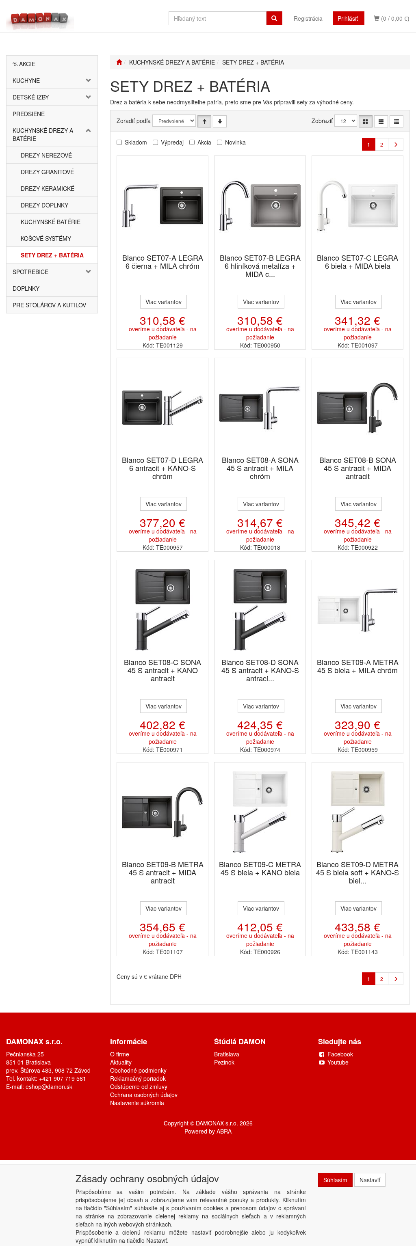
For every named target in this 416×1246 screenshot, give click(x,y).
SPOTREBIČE (30, 272)
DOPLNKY (26, 288)
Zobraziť (322, 121)
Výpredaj (172, 142)
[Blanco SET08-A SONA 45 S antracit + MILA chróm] (260, 407)
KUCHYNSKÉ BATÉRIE (50, 222)
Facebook (340, 1054)
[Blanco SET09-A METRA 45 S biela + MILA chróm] (357, 609)
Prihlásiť (348, 18)
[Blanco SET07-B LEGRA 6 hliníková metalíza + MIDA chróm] (260, 205)
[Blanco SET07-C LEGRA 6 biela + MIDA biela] (357, 205)
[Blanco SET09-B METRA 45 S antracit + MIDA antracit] (162, 812)
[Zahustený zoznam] (396, 121)
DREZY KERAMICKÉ (47, 188)
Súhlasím (335, 1180)
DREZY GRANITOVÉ (47, 172)
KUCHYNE (26, 80)
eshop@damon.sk (49, 1086)
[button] (90, 80)
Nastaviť (370, 1180)
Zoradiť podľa (134, 121)
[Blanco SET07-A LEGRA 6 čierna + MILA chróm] (162, 205)
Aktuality (121, 1062)
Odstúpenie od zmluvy (138, 1086)
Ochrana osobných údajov (144, 1095)
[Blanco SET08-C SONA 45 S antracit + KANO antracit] (162, 609)
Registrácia (308, 18)
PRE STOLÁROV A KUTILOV (49, 305)
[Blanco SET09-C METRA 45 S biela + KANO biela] (260, 812)
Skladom (136, 142)
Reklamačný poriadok (138, 1078)
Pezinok (224, 1062)
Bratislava (226, 1054)
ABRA (224, 1131)
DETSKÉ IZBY (31, 97)
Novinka (235, 142)
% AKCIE (24, 64)
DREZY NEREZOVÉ (46, 155)
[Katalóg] (366, 121)
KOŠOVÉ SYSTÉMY (46, 238)
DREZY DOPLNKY (44, 205)
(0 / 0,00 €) (394, 18)
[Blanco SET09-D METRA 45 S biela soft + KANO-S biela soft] (357, 812)
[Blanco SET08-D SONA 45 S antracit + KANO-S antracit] (260, 609)
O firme (119, 1054)
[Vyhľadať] (274, 18)
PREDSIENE (29, 114)
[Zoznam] (381, 121)
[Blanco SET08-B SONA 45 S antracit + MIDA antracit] (357, 407)
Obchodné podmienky (138, 1070)
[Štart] (119, 62)
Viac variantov (163, 302)
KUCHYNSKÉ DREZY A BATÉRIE (43, 134)
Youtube (338, 1062)
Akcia (204, 142)
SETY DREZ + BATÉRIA (52, 255)
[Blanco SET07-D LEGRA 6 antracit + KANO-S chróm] (162, 407)
